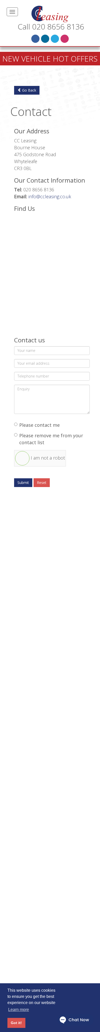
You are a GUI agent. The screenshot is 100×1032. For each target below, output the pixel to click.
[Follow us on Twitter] (55, 39)
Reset (41, 482)
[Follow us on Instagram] (65, 39)
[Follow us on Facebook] (35, 39)
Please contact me (39, 425)
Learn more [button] (18, 1009)
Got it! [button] (16, 1023)
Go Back (28, 90)
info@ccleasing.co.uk (49, 196)
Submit (23, 482)
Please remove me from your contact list (51, 438)
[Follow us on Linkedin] (45, 39)
